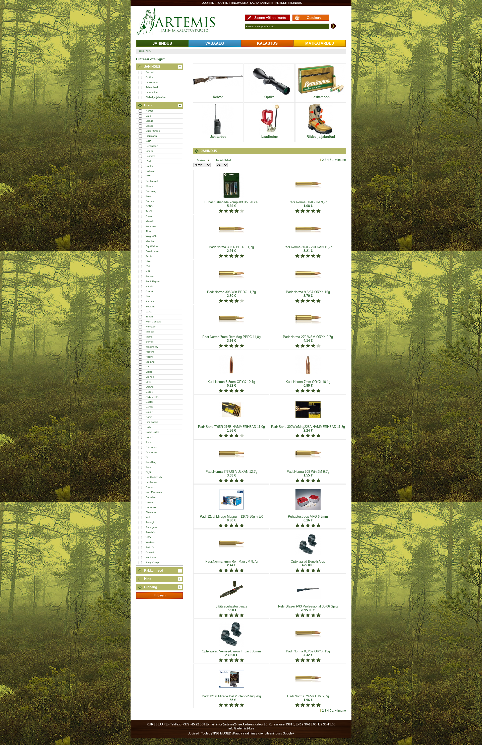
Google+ (288, 733)
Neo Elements (154, 492)
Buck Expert (153, 281)
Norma (149, 110)
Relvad (150, 72)
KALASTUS (267, 43)
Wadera (150, 542)
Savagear (151, 527)
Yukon (149, 316)
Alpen (149, 231)
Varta (149, 311)
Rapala (150, 301)
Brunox (150, 376)
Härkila (149, 286)
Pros (148, 467)
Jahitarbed (152, 87)
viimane (340, 160)
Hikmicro (150, 156)
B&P (148, 141)
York (148, 517)
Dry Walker (152, 246)
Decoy (149, 391)
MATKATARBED (319, 43)
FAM (148, 161)
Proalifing (151, 462)
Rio (147, 457)
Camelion (151, 497)
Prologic (150, 522)
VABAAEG (214, 43)
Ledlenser (151, 482)
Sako (149, 115)
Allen (148, 296)
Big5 (148, 472)
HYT (148, 366)
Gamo (149, 487)
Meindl (149, 336)
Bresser (150, 276)
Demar (149, 406)
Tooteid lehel (223, 160)
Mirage (149, 120)
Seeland (150, 306)
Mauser (150, 331)
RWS (148, 176)
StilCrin (150, 386)
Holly (148, 427)
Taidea (149, 442)
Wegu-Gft (151, 236)
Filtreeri (160, 595)
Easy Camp (152, 562)
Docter (149, 401)
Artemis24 (181, 22)
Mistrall (149, 221)
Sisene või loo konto (270, 18)
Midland (150, 361)
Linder (149, 151)
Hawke (149, 502)
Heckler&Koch (154, 477)
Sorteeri (201, 160)
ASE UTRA (152, 396)
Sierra (149, 371)
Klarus (149, 186)
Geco (149, 216)
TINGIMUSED (239, 2)
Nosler (149, 166)
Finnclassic (152, 422)
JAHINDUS (162, 43)
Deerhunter (152, 251)
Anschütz (151, 532)
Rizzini (149, 356)
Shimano (151, 512)
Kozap (149, 196)
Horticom (151, 557)
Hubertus (151, 507)
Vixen (149, 261)
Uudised (208, 2)
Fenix (149, 256)
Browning (151, 191)
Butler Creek (153, 130)
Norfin (149, 417)
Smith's (150, 547)
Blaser (149, 125)
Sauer (149, 437)
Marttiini (150, 241)
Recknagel (152, 181)
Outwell (150, 552)
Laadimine (152, 92)
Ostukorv (314, 18)
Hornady (150, 326)
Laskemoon (152, 82)
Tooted (222, 2)
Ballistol (150, 171)
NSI (148, 271)
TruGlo (149, 211)
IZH (148, 266)
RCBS (149, 206)
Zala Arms (151, 452)
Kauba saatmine (261, 2)
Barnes (150, 201)
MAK (148, 381)
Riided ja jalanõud (156, 97)
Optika (149, 77)
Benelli (149, 341)
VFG (148, 537)
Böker (149, 412)
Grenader (151, 447)
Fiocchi (150, 351)
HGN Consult (153, 321)
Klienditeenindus (288, 2)
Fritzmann (151, 135)
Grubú (149, 291)
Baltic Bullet (152, 432)
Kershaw (151, 226)
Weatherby (152, 346)
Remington (152, 146)
